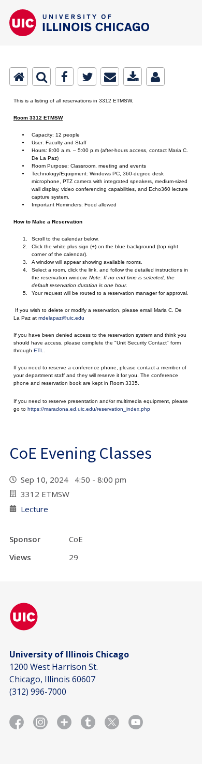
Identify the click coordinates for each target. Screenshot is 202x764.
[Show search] (41, 76)
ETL (39, 350)
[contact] (155, 76)
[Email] (109, 76)
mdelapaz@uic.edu (61, 318)
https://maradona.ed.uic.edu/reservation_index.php (88, 409)
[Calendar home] (18, 76)
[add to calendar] (132, 76)
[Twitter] (87, 76)
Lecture (34, 509)
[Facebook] (64, 76)
